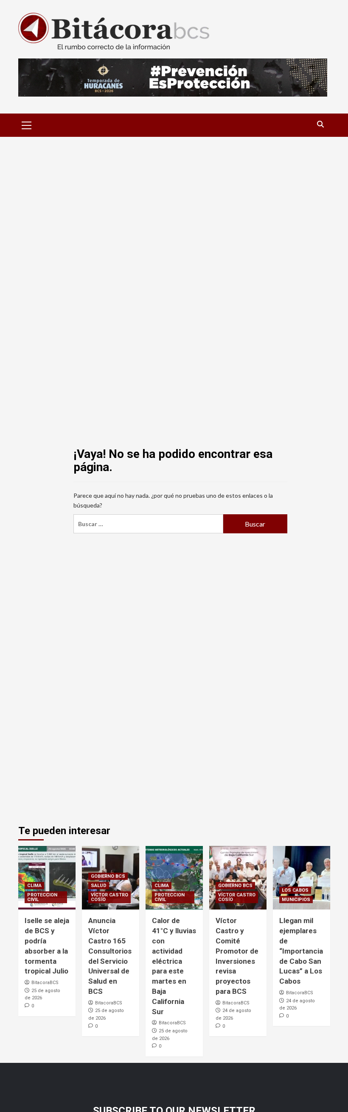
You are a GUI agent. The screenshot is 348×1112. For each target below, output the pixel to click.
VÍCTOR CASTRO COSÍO (109, 897)
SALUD (99, 885)
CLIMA (34, 885)
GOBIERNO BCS (108, 876)
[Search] (320, 124)
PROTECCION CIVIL (42, 897)
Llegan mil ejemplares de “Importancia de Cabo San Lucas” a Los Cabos (301, 950)
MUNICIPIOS (296, 899)
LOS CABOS (295, 890)
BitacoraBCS (45, 982)
